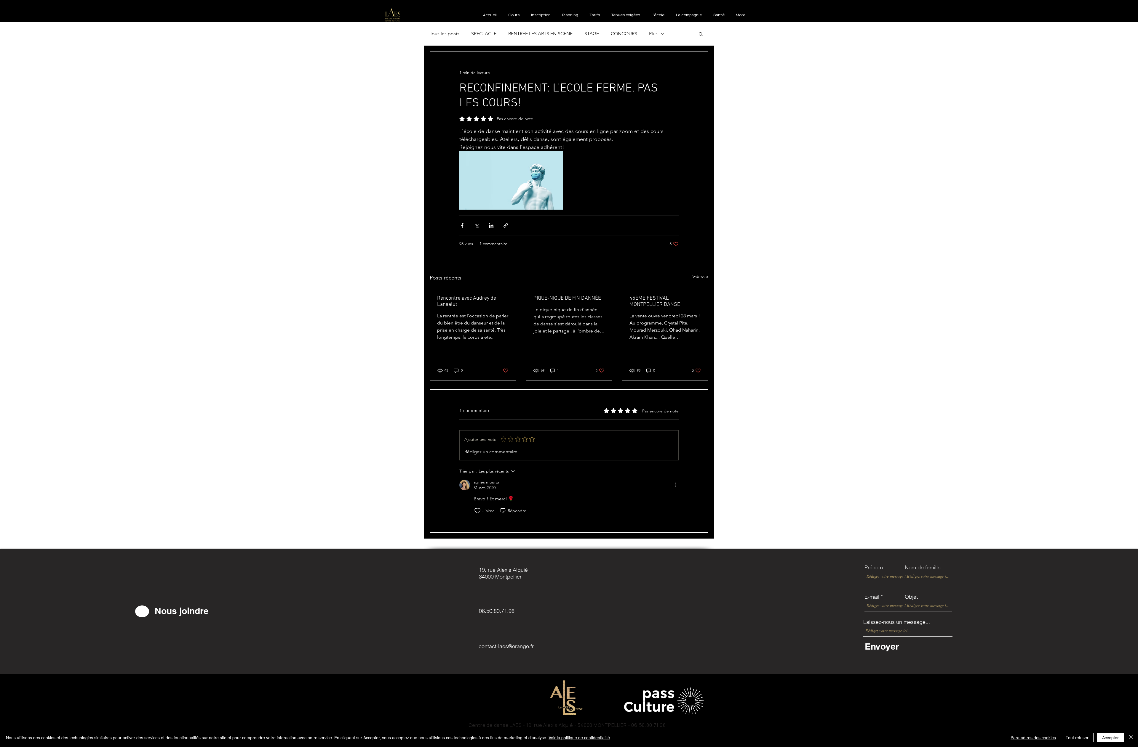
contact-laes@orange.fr (506, 646)
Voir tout (700, 276)
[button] (701, 33)
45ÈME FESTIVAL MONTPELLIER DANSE (654, 301)
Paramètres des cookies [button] (1033, 737)
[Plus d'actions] (675, 485)
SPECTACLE (483, 33)
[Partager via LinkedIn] (491, 225)
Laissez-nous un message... (896, 622)
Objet (911, 597)
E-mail (871, 597)
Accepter (1110, 737)
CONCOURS (624, 33)
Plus (653, 33)
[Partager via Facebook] (462, 225)
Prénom (873, 567)
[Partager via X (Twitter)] (477, 225)
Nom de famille (923, 567)
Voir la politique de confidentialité (579, 737)
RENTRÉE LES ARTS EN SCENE (540, 33)
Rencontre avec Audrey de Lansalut (466, 301)
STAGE (591, 33)
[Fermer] (1130, 737)
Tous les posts (444, 33)
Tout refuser (1077, 737)
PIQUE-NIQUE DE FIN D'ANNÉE (567, 298)
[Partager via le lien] (506, 225)
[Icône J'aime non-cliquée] (477, 510)
